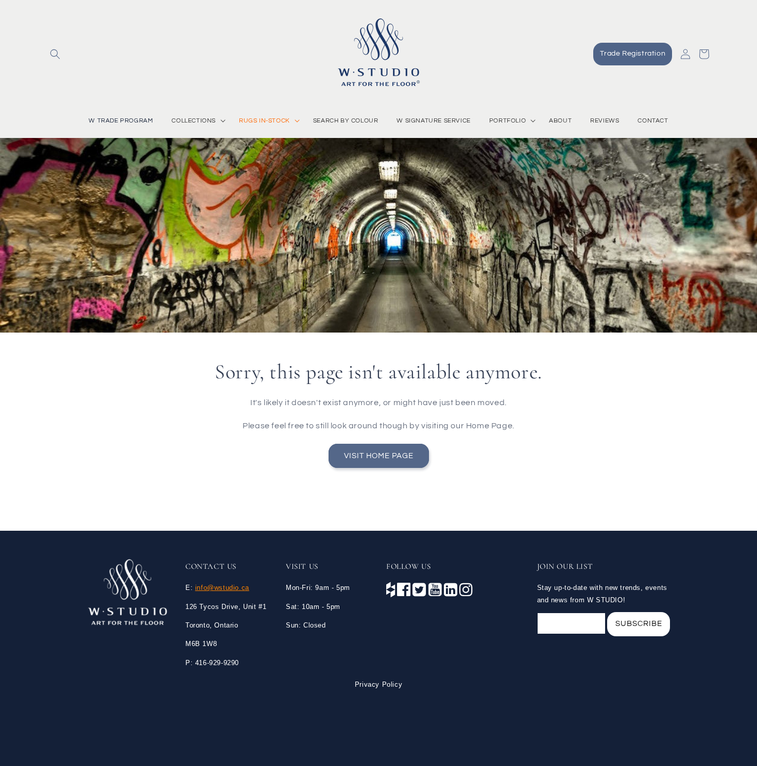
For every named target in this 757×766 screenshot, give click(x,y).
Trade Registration (632, 53)
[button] (55, 54)
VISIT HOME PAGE (379, 455)
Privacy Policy (378, 684)
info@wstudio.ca (222, 587)
